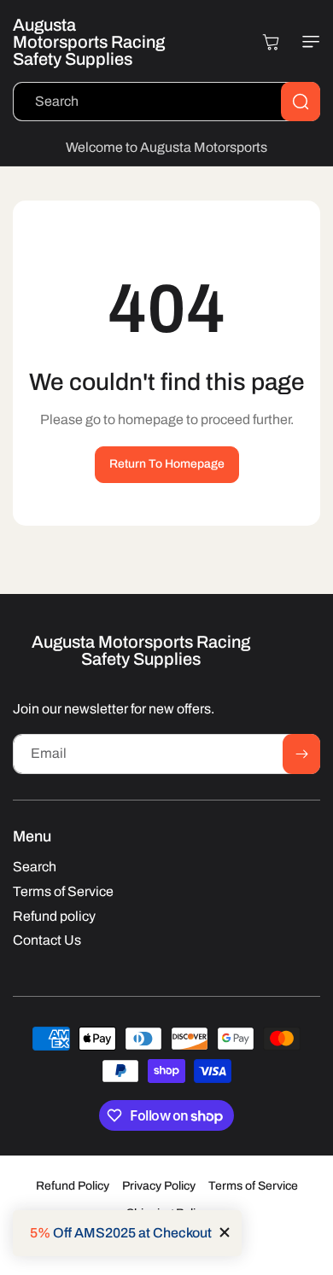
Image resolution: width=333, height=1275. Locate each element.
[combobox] (166, 101)
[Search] (300, 101)
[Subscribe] (301, 754)
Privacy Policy (159, 1185)
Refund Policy (72, 1185)
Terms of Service (253, 1185)
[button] (307, 42)
